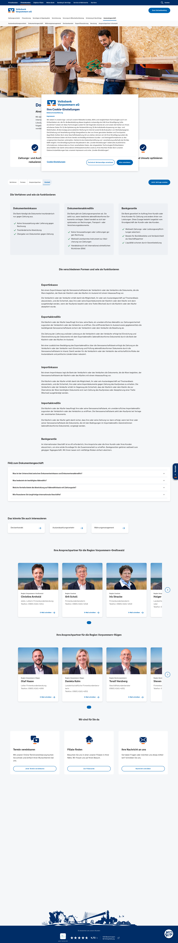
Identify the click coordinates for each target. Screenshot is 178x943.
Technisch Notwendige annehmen (100, 162)
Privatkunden (13, 3)
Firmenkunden (26, 3)
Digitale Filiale (38, 3)
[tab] (14, 18)
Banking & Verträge (64, 3)
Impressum (51, 116)
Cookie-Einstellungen (56, 162)
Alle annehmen (124, 162)
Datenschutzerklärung (55, 113)
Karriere (94, 3)
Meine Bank (50, 3)
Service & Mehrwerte (81, 3)
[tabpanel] (38, 590)
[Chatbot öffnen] (168, 933)
